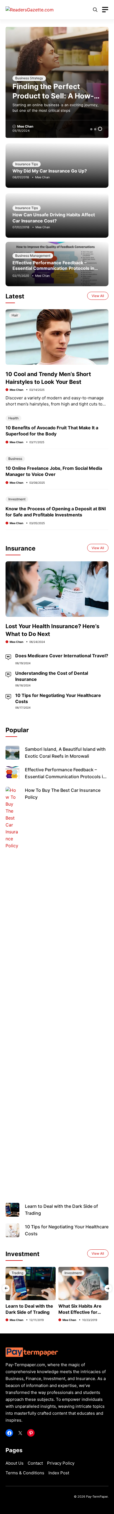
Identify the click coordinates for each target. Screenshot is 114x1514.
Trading (17, 1273)
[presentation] (6, 1288)
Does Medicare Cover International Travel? (61, 655)
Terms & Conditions (25, 1472)
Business (15, 459)
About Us (15, 1463)
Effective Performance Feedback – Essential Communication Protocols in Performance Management (53, 268)
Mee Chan (25, 126)
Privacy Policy (60, 1463)
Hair (15, 315)
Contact (35, 1463)
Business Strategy (29, 78)
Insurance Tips (26, 164)
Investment (16, 499)
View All (98, 296)
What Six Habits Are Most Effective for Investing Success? (80, 1312)
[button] (95, 10)
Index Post (58, 1472)
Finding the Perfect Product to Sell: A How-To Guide (53, 96)
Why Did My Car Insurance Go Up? (49, 171)
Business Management (32, 255)
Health (13, 418)
